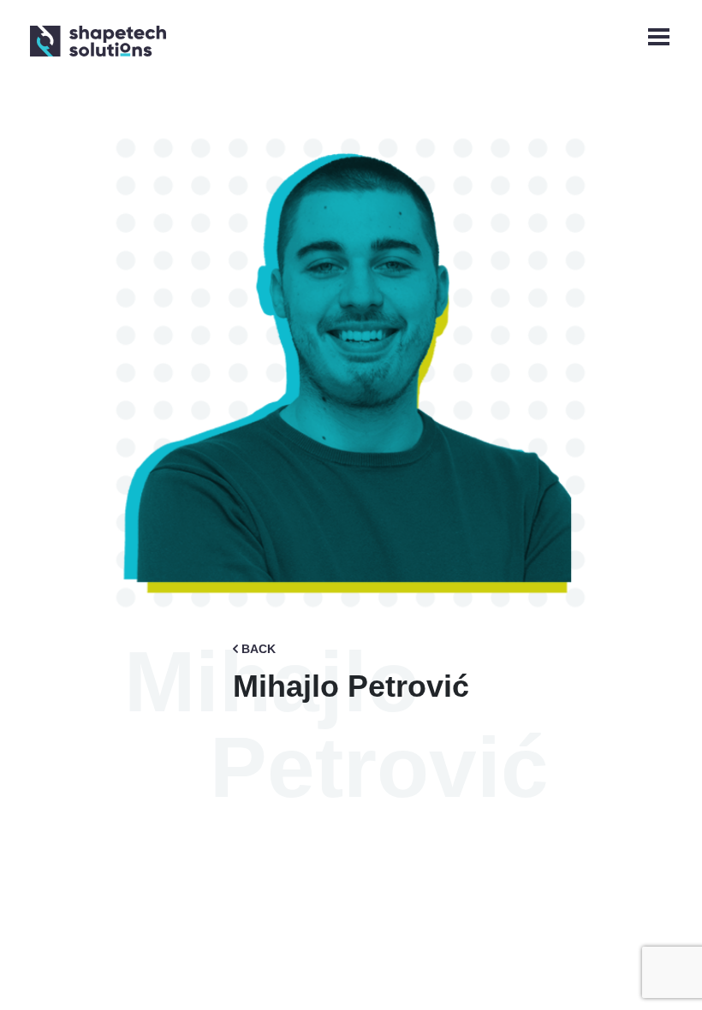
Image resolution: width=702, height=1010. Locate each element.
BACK (258, 649)
